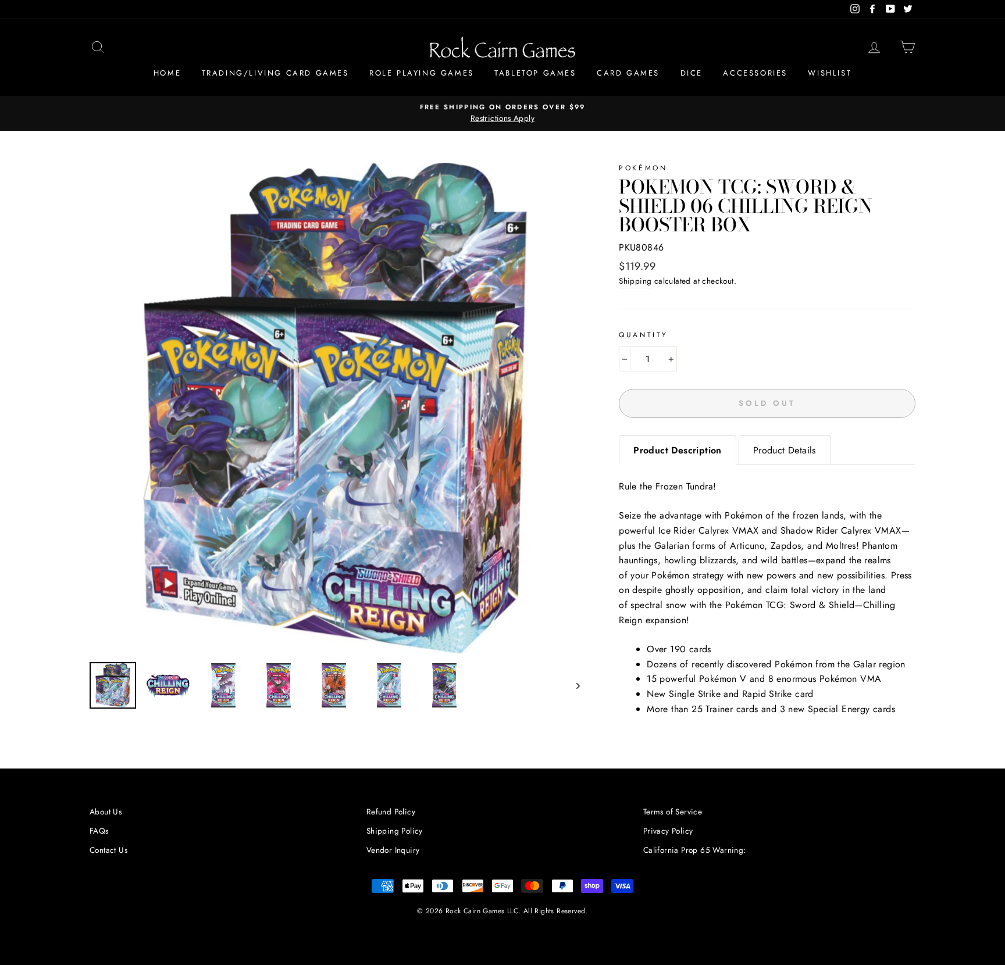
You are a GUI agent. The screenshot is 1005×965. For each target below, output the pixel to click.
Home (167, 72)
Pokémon (643, 168)
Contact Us (108, 850)
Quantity (643, 335)
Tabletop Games (535, 72)
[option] (502, 113)
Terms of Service (672, 811)
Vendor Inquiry (393, 850)
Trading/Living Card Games (275, 72)
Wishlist (829, 72)
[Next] (572, 685)
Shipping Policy (394, 831)
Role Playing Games (421, 72)
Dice (691, 72)
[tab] (677, 450)
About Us (106, 811)
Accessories (755, 72)
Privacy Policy (668, 831)
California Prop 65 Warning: (694, 850)
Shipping (635, 281)
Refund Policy (390, 811)
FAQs (99, 831)
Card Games (628, 72)
